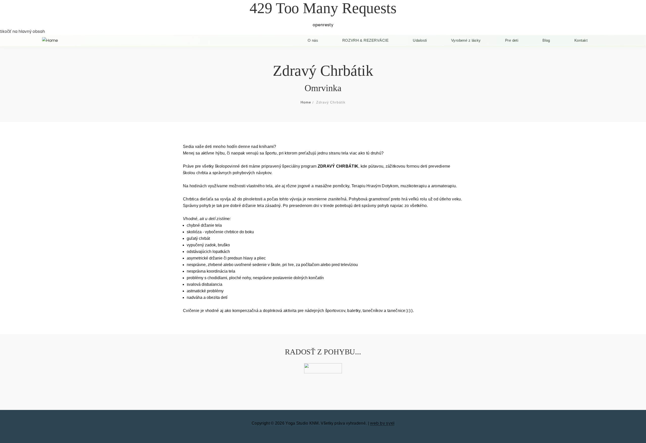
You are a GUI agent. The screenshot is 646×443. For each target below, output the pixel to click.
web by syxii (382, 423)
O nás (313, 40)
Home (306, 102)
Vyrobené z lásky (466, 40)
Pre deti (512, 40)
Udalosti (420, 40)
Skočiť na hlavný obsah (22, 31)
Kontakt (582, 40)
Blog (547, 40)
